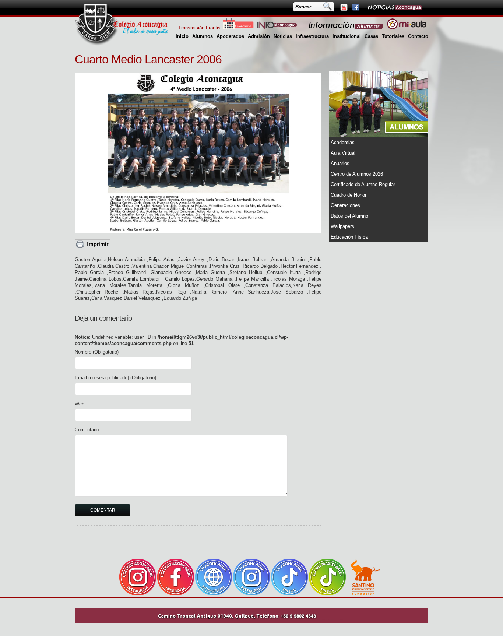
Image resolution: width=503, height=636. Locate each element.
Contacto (418, 36)
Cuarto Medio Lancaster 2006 (148, 59)
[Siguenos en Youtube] (344, 7)
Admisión (259, 36)
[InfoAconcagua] (281, 28)
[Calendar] (238, 28)
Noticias (283, 36)
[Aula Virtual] (406, 28)
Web (79, 404)
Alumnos (202, 36)
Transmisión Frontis (199, 28)
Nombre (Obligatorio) (97, 352)
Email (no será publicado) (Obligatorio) (115, 377)
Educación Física (349, 237)
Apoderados (230, 36)
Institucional (347, 36)
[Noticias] (394, 7)
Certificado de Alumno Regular (363, 184)
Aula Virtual (343, 153)
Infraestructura (312, 36)
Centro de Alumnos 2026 (357, 174)
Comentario (87, 429)
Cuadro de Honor (348, 195)
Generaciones (345, 205)
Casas (371, 36)
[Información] (346, 28)
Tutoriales (393, 36)
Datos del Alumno (349, 216)
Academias (343, 142)
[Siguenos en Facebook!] (355, 7)
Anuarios (340, 163)
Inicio (182, 36)
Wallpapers (342, 226)
